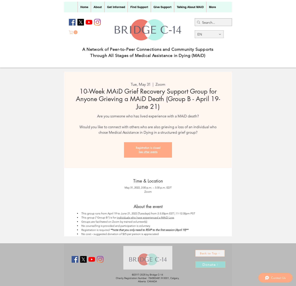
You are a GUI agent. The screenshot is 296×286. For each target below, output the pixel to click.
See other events (148, 152)
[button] (97, 7)
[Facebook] (72, 22)
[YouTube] (89, 22)
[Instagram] (97, 22)
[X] (80, 22)
